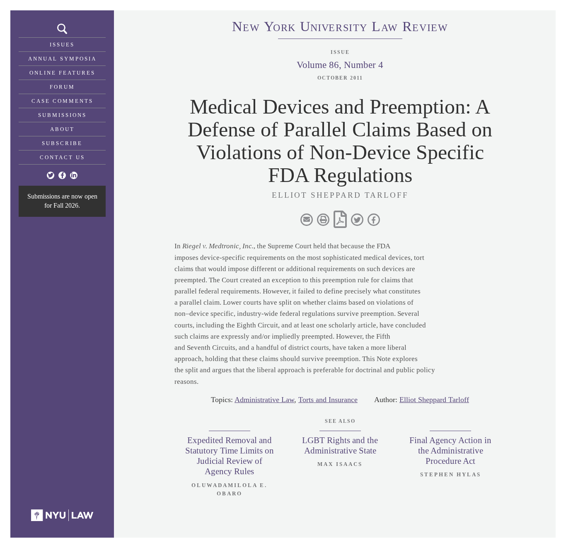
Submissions (62, 115)
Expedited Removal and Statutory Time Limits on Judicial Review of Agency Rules (229, 456)
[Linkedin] (73, 175)
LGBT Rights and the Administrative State (340, 445)
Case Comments (62, 101)
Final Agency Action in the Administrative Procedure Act (450, 450)
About (62, 129)
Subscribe (62, 143)
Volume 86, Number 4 (340, 65)
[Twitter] (50, 175)
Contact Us (62, 157)
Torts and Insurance (328, 399)
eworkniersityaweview (340, 27)
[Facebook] (62, 175)
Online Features (62, 73)
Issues (62, 44)
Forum (62, 87)
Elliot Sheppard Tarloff (434, 399)
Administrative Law (264, 399)
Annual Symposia (62, 59)
